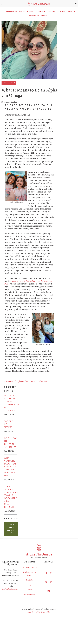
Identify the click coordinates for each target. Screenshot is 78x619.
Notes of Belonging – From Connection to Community (11, 403)
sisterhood (43, 381)
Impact (30, 11)
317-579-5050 (13, 580)
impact (33, 381)
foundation (23, 381)
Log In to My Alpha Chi (29, 567)
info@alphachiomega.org (10, 589)
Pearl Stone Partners (66, 11)
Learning (51, 11)
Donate (29, 590)
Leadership (40, 11)
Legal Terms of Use (34, 612)
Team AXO (45, 15)
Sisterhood (34, 15)
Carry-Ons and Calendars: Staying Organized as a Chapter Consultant (11, 497)
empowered (11, 381)
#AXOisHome (10, 11)
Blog (29, 585)
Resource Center (29, 594)
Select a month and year (10, 527)
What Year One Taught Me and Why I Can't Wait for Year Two (10, 466)
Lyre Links (29, 580)
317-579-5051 (12, 583)
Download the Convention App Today (11, 443)
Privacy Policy (45, 612)
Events (21, 11)
